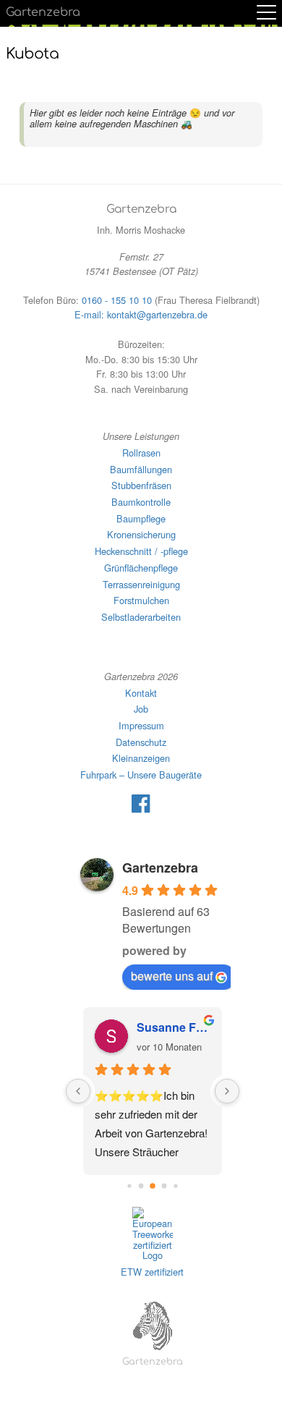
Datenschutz (141, 742)
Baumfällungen (141, 469)
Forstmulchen (141, 600)
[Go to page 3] (163, 1186)
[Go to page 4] (175, 1186)
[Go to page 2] (152, 1186)
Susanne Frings (173, 1027)
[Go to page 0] (129, 1186)
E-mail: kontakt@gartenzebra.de (141, 314)
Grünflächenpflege (141, 567)
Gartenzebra (43, 12)
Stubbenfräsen (141, 485)
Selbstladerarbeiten (141, 617)
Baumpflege (141, 518)
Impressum (141, 725)
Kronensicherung (141, 534)
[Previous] (78, 1091)
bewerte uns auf (172, 975)
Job (141, 709)
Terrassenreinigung (141, 584)
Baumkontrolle (141, 502)
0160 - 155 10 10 (117, 300)
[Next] (227, 1091)
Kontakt (141, 693)
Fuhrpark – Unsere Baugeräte (141, 774)
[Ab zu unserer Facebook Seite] (141, 809)
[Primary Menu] (266, 12)
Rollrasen (141, 452)
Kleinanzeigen (141, 758)
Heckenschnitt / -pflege (141, 551)
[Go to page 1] (140, 1186)
